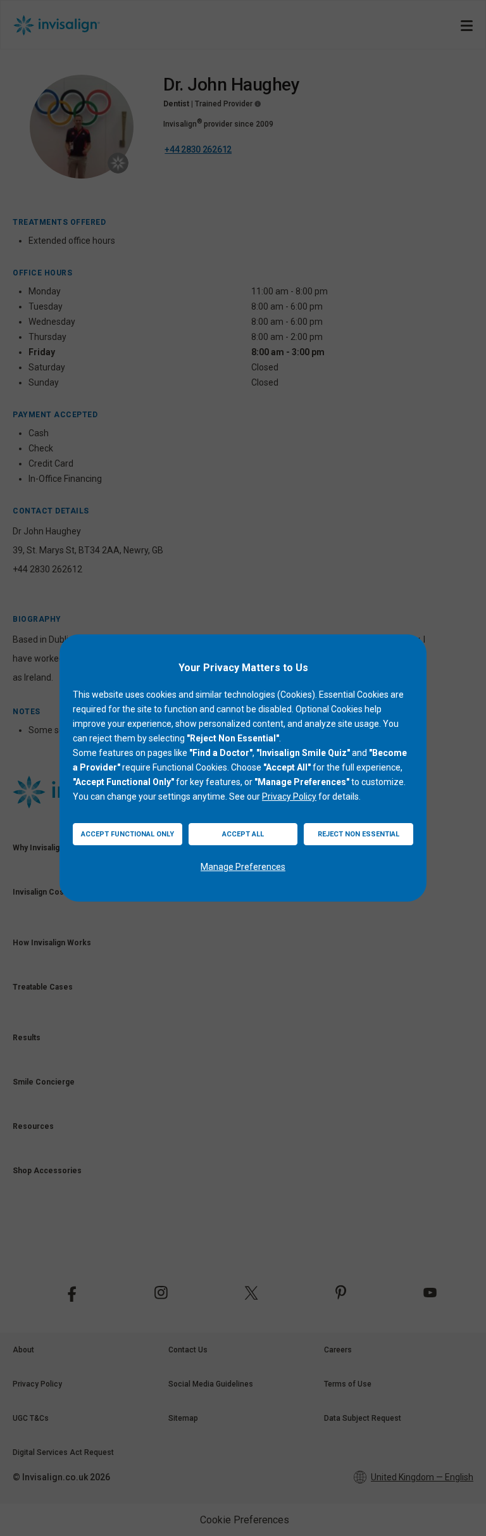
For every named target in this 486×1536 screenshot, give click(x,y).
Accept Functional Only (127, 834)
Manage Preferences (243, 867)
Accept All (243, 834)
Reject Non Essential (358, 834)
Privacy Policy (289, 796)
